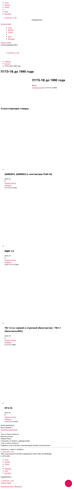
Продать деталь (10, 183)
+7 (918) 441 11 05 (10, 17)
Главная (8, 61)
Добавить (8, 185)
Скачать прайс (6, 24)
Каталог (7, 5)
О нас (7, 3)
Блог (6, 11)
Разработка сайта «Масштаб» (11, 486)
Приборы (8, 469)
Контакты (8, 14)
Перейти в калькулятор (9, 430)
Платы (7, 7)
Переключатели (37, 88)
